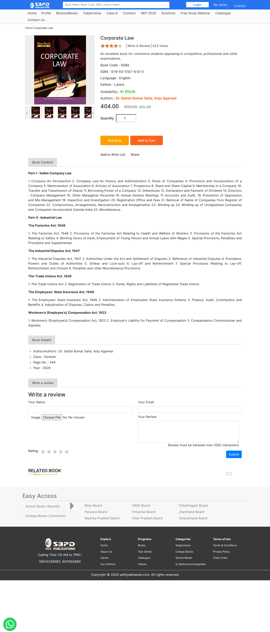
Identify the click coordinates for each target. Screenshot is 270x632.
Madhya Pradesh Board (102, 518)
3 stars (55, 451)
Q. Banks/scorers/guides (191, 564)
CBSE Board (141, 505)
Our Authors (108, 564)
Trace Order (220, 557)
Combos (129, 13)
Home (32, 13)
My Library (220, 4)
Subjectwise (92, 13)
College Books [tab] (46, 516)
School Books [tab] (42, 506)
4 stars (61, 451)
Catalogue (223, 13)
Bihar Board (93, 505)
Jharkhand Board (191, 512)
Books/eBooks (67, 13)
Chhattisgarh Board (193, 505)
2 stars (49, 451)
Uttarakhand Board (193, 518)
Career (104, 557)
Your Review (147, 417)
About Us (106, 551)
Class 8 (112, 13)
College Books (184, 551)
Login (197, 4)
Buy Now (114, 140)
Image (35, 417)
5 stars (67, 451)
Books (141, 545)
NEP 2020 (148, 13)
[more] (228, 473)
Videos (142, 564)
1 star (43, 451)
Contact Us (36, 20)
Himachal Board (144, 512)
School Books (184, 557)
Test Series (145, 551)
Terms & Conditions (225, 545)
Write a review (138, 46)
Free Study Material (195, 13)
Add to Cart (146, 140)
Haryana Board (96, 512)
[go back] (36, 473)
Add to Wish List (112, 154)
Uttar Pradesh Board (147, 518)
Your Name (36, 402)
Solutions (168, 13)
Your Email (146, 402)
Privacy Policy (221, 551)
